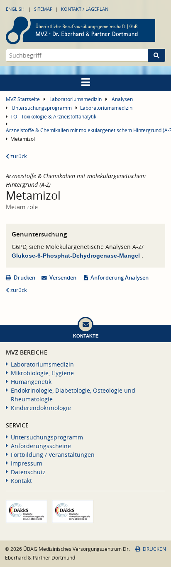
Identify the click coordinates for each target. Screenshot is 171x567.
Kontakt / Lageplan (84, 9)
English (15, 9)
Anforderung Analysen (119, 277)
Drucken (24, 277)
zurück (18, 156)
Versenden (62, 277)
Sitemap (43, 9)
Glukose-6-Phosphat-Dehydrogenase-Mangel (77, 255)
